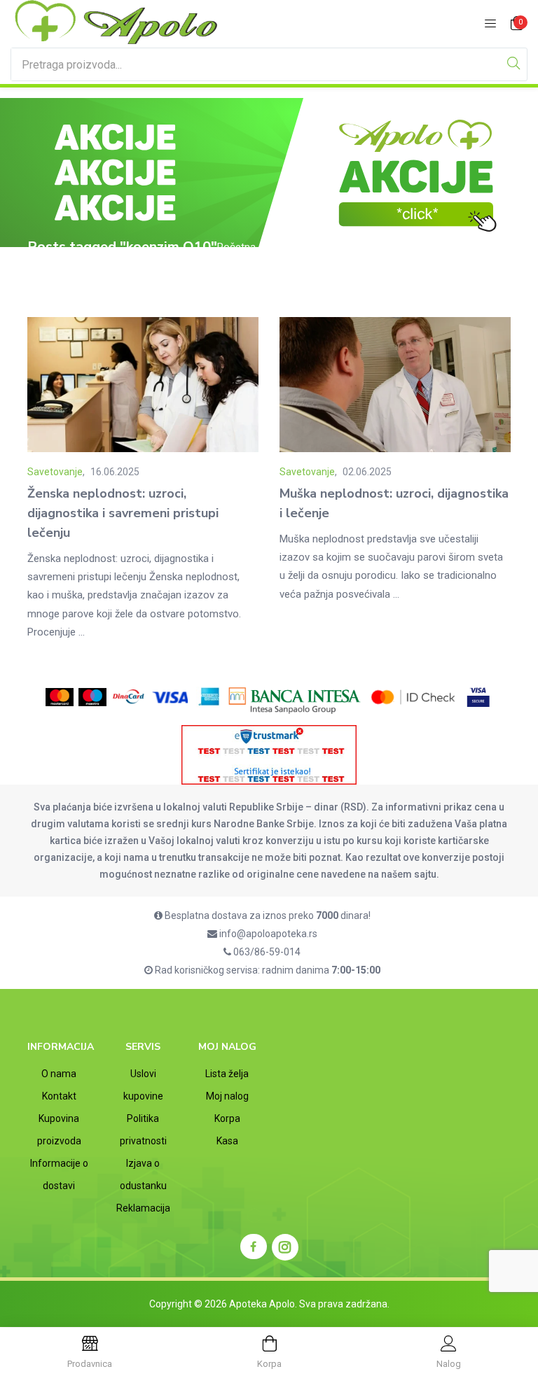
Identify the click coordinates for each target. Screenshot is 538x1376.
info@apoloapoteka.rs (267, 933)
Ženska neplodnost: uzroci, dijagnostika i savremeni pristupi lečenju (123, 513)
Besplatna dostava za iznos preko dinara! (267, 915)
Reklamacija (143, 1208)
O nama (58, 1073)
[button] (516, 24)
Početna (236, 247)
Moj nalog (227, 1096)
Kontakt (59, 1096)
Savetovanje (55, 471)
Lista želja (227, 1073)
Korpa (227, 1118)
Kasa (227, 1140)
